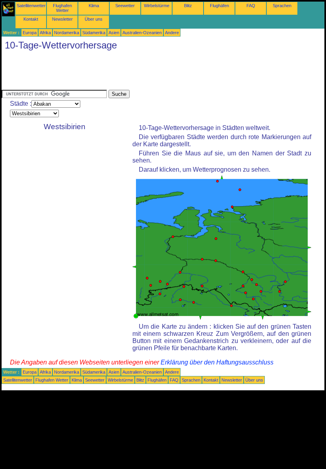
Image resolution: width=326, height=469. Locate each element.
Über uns (94, 19)
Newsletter (62, 19)
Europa (30, 32)
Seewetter (125, 5)
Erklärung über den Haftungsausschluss (217, 362)
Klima (94, 5)
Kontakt (30, 19)
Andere (172, 32)
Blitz (188, 5)
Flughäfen (219, 5)
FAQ (250, 5)
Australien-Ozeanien (142, 32)
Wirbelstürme (156, 5)
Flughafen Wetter (62, 8)
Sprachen (282, 5)
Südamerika (93, 32)
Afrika (45, 32)
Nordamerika (66, 32)
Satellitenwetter (31, 5)
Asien (114, 32)
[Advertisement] (146, 72)
